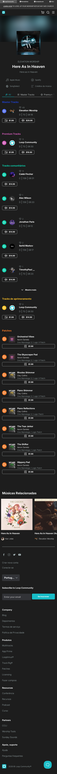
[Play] (4, 111)
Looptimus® (8, 657)
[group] (9, 120)
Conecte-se (8, 567)
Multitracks (7, 645)
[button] (4, 111)
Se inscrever (43, 596)
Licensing (6, 674)
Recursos (6, 699)
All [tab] (9, 94)
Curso (5, 710)
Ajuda (5, 750)
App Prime (7, 651)
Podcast (6, 705)
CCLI (4, 725)
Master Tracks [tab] (27, 94)
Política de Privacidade (13, 632)
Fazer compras (9, 680)
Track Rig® (7, 663)
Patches (6, 668)
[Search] (48, 12)
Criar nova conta (10, 562)
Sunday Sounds (9, 737)
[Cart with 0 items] (42, 12)
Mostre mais (30, 290)
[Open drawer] (53, 12)
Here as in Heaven (29, 72)
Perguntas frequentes (12, 756)
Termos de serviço (11, 626)
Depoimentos (8, 621)
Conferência (8, 693)
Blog (4, 615)
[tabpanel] (28, 288)
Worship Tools (9, 731)
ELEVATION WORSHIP (28, 61)
